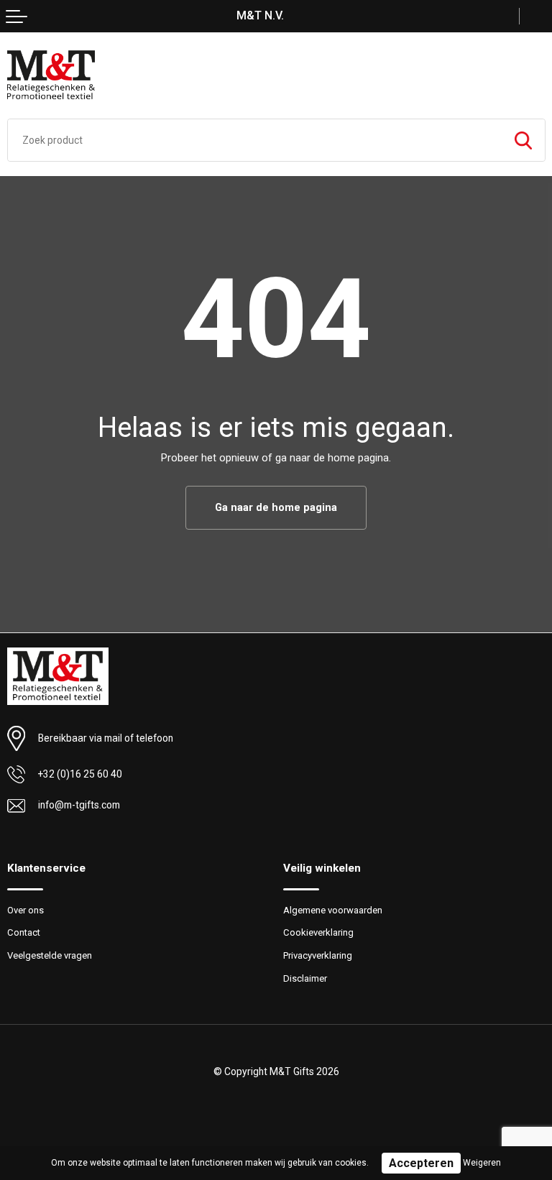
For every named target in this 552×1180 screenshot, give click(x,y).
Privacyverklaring (317, 955)
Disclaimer (305, 978)
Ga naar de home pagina (276, 507)
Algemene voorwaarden (332, 910)
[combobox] (255, 140)
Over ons (25, 910)
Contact (23, 932)
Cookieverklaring (318, 932)
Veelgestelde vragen (49, 955)
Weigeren (482, 1163)
